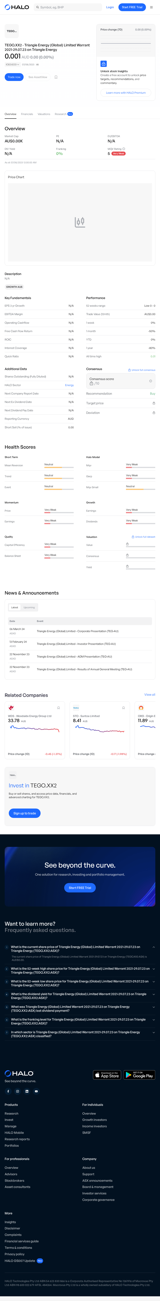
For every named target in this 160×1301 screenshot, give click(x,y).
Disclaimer (12, 1228)
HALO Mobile (14, 1133)
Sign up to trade (24, 813)
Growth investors (94, 1120)
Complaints (13, 1235)
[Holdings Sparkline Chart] (125, 43)
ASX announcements (97, 1180)
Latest (14, 607)
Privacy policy (14, 1254)
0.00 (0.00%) (143, 29)
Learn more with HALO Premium (126, 92)
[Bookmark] (56, 77)
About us (88, 1168)
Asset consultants (17, 1187)
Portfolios (12, 1145)
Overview (89, 1113)
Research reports (17, 1139)
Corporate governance (98, 1200)
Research (11, 1113)
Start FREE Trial (132, 7)
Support (88, 1174)
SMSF (86, 1133)
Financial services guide (22, 1241)
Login (110, 7)
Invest (9, 1120)
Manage (10, 1126)
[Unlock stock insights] (104, 64)
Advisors (11, 1174)
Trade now (14, 77)
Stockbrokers (14, 1180)
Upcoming (29, 607)
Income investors (94, 1126)
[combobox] (13, 64)
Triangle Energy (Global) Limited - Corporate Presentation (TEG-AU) (77, 631)
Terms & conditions (18, 1248)
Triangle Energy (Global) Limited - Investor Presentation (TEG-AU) (76, 643)
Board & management (97, 1187)
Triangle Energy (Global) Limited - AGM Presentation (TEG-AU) (74, 656)
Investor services (94, 1193)
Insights (10, 1222)
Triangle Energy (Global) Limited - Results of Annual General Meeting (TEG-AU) (84, 669)
